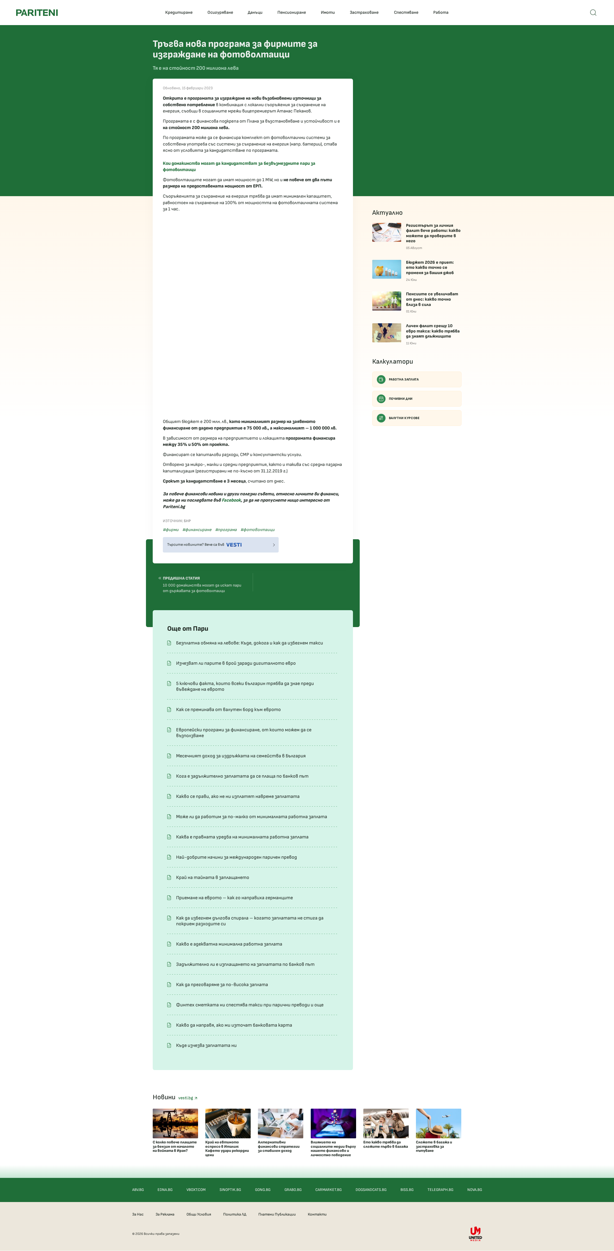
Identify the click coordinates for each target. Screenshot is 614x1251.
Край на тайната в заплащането (212, 877)
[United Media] (475, 1233)
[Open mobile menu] (593, 12)
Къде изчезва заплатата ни (206, 1045)
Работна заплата (404, 379)
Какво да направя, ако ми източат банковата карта (234, 1025)
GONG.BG (262, 1190)
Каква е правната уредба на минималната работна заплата (242, 837)
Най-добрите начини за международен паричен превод (236, 857)
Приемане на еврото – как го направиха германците (234, 898)
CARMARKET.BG (328, 1190)
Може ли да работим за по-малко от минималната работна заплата (251, 817)
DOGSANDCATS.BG (371, 1190)
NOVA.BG (474, 1190)
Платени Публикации (277, 1214)
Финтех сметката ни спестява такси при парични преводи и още (250, 1005)
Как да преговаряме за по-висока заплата (222, 985)
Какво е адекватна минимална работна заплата (229, 944)
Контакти (317, 1214)
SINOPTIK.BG (230, 1190)
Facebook (231, 500)
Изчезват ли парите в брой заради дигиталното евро (236, 663)
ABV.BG (138, 1190)
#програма (226, 529)
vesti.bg (186, 1097)
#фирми (171, 529)
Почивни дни (401, 399)
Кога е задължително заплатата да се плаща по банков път (242, 776)
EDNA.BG (165, 1190)
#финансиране (196, 529)
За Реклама (165, 1214)
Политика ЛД (234, 1214)
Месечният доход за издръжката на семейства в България (241, 756)
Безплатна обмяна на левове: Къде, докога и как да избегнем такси (249, 643)
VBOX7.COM (196, 1190)
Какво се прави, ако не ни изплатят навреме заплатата (238, 796)
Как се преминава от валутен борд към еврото (228, 709)
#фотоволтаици (258, 529)
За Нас (138, 1214)
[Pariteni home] (37, 12)
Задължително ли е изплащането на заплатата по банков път (245, 964)
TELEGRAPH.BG (440, 1190)
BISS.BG (407, 1190)
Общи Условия (198, 1214)
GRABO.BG (293, 1190)
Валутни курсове (404, 418)
